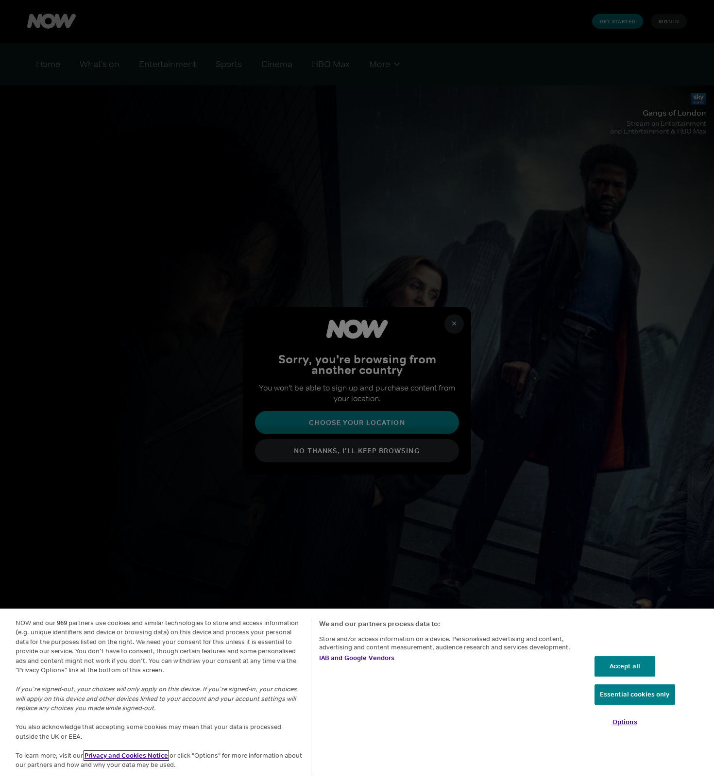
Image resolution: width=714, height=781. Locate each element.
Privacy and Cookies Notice (126, 755)
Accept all (625, 666)
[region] (357, 695)
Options (624, 722)
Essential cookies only (635, 694)
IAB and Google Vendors (357, 658)
